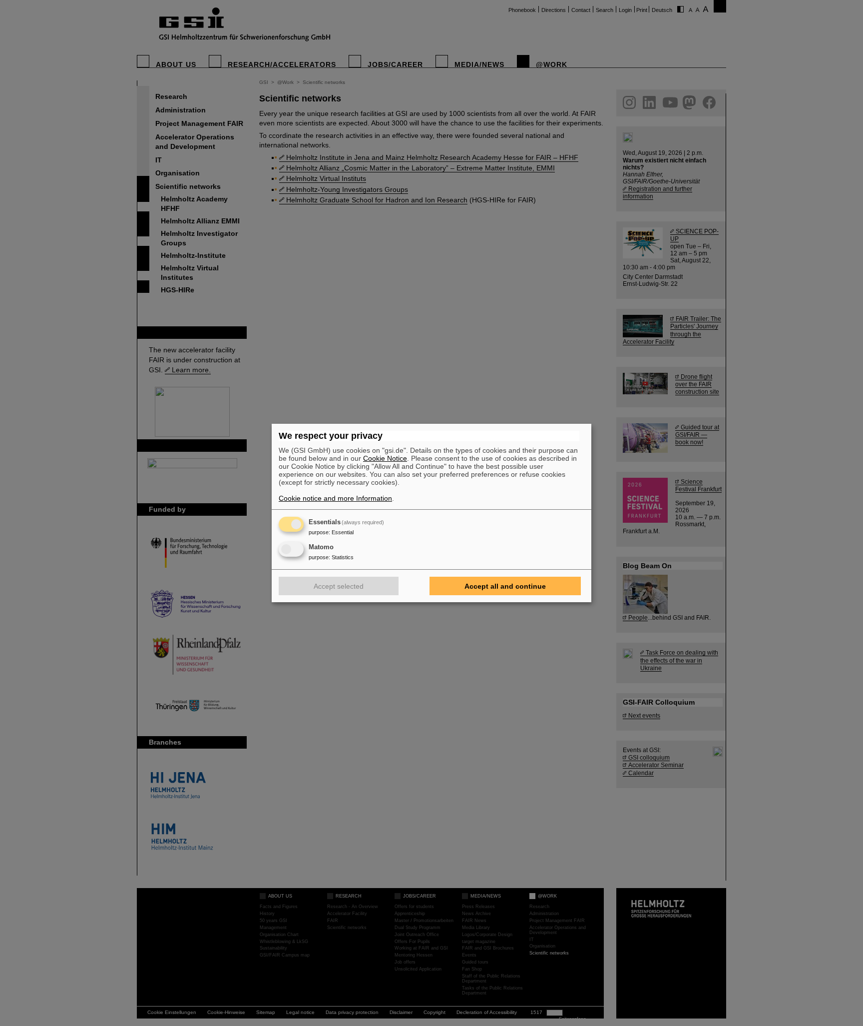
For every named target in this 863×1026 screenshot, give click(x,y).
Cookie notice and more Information (335, 498)
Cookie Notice (385, 458)
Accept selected (339, 586)
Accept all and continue (505, 586)
